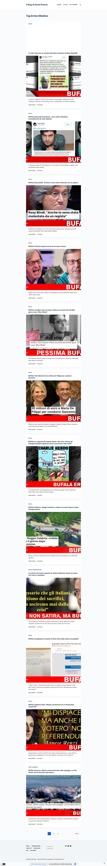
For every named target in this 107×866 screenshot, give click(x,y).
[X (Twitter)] (68, 846)
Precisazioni (37, 848)
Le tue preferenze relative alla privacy (60, 864)
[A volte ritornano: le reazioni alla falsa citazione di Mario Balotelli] (53, 76)
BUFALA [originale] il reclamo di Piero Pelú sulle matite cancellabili (53, 639)
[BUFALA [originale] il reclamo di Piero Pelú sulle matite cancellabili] (53, 662)
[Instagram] (70, 846)
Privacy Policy (50, 846)
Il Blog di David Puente (37, 4)
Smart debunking (33, 767)
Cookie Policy (50, 848)
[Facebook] (65, 846)
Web (27, 850)
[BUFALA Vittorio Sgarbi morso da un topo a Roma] (53, 269)
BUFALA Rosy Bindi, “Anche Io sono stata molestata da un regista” (53, 183)
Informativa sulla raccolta (38, 864)
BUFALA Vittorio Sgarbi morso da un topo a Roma (47, 246)
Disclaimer (33, 850)
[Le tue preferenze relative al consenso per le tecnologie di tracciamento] (104, 863)
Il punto (65, 4)
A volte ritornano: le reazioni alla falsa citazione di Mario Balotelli (52, 53)
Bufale (30, 23)
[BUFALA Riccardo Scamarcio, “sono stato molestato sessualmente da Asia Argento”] (53, 142)
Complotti (29, 848)
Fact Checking (73, 4)
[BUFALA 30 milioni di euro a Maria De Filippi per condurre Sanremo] (53, 401)
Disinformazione (37, 569)
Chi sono (59, 4)
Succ (76, 833)
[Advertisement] (53, 38)
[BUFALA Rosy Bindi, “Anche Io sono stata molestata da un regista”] (53, 205)
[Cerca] (80, 4)
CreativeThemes (59, 859)
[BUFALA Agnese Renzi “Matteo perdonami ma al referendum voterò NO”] (53, 729)
